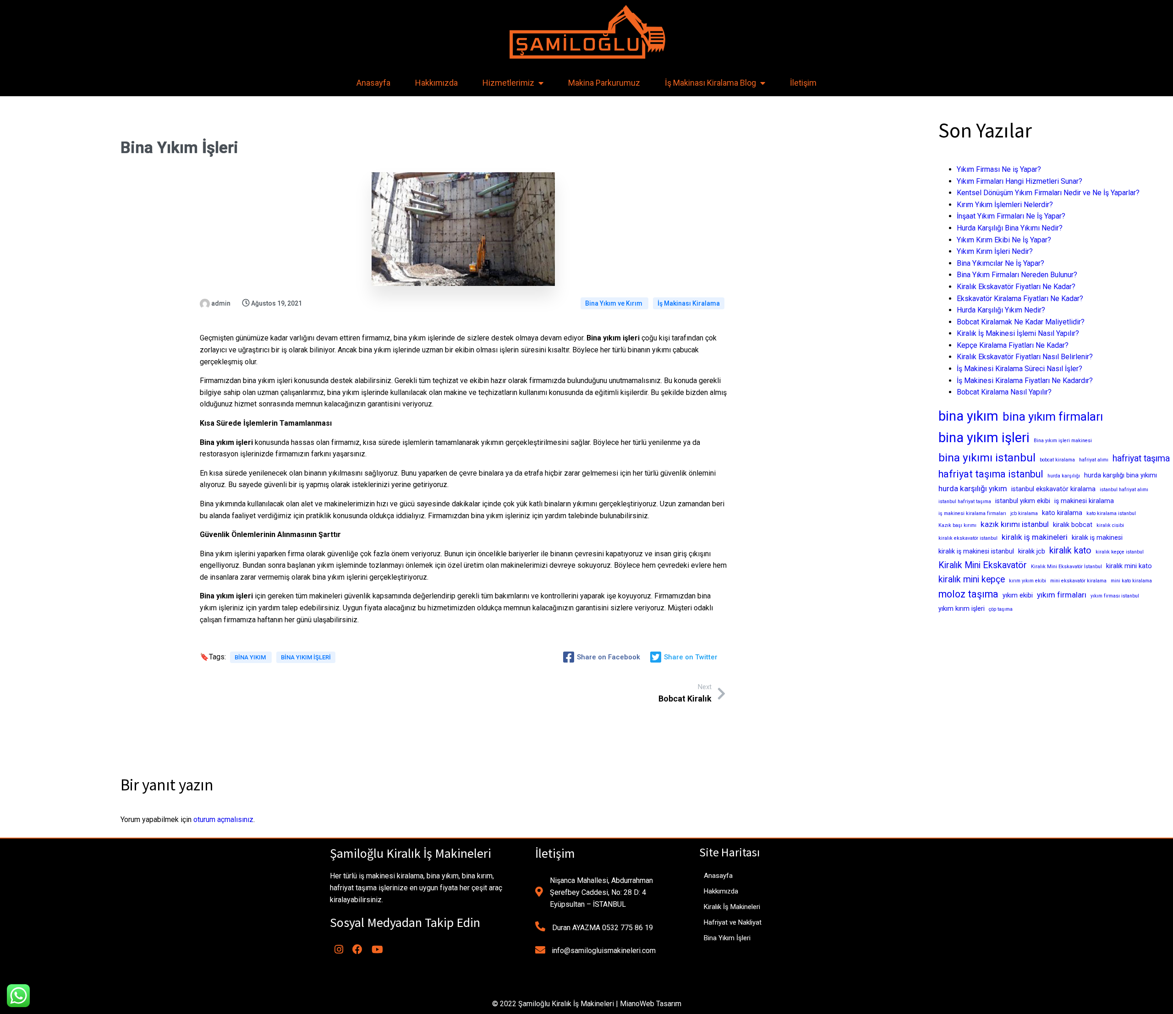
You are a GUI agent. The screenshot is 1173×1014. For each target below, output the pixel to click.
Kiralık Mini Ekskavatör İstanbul (1066, 567)
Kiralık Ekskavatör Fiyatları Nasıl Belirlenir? (1025, 356)
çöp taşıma (1001, 609)
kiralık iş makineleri (1035, 537)
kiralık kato (1070, 550)
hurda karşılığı (1063, 476)
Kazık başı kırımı (957, 525)
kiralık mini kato (1129, 566)
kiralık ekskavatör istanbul (968, 538)
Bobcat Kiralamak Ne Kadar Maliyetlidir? (1021, 322)
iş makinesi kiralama (1084, 500)
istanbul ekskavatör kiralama (1053, 489)
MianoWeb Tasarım (650, 1003)
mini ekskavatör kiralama (1078, 581)
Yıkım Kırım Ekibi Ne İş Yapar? (1004, 240)
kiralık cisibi (1110, 525)
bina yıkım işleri (306, 657)
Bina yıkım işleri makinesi (1063, 441)
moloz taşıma (968, 594)
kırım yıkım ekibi (1027, 581)
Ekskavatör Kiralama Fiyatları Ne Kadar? (1020, 298)
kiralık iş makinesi (1097, 537)
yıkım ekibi (1018, 595)
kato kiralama (1062, 512)
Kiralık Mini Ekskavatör (982, 565)
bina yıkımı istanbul (987, 457)
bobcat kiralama (1057, 460)
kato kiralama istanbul (1111, 513)
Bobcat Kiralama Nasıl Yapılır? (1004, 392)
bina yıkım (251, 657)
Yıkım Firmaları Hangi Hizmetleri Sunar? (1019, 181)
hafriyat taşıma (1141, 458)
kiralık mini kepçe (971, 579)
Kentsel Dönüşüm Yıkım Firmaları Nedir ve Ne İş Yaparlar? (1048, 192)
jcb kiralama (1024, 513)
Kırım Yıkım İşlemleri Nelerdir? (1005, 204)
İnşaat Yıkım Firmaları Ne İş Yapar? (1011, 216)
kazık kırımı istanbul (1015, 524)
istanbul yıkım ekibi (1022, 500)
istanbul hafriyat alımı (1124, 490)
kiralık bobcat (1072, 524)
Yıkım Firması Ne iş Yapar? (999, 169)
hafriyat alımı (1093, 460)
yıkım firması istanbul (1115, 596)
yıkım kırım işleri (961, 608)
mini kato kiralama (1131, 581)
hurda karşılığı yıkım (972, 488)
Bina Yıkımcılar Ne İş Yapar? (1000, 263)
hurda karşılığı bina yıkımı (1120, 475)
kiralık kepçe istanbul (1120, 552)
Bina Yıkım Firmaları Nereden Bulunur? (1017, 274)
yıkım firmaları (1061, 594)
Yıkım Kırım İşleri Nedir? (995, 251)
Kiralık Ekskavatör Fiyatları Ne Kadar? (1016, 286)
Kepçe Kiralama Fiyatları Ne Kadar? (1013, 345)
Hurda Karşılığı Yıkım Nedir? (1001, 310)
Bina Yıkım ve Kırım (614, 303)
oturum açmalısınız (223, 819)
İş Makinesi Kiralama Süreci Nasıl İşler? (1019, 368)
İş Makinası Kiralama (689, 303)
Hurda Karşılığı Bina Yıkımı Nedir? (1010, 228)
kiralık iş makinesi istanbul (976, 551)
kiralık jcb (1031, 551)
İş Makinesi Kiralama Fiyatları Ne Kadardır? (1025, 380)
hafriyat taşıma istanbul (990, 474)
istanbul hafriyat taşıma (964, 501)
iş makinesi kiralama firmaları (972, 513)
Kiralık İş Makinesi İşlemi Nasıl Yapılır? (1018, 333)
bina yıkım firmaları (1053, 416)
